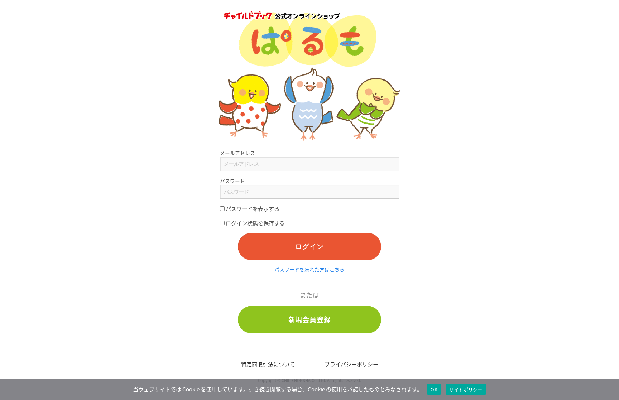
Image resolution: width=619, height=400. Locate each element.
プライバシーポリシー (351, 364)
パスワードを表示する (252, 208)
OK (434, 389)
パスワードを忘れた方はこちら (309, 269)
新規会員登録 (309, 319)
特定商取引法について (268, 364)
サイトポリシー (466, 389)
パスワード (232, 180)
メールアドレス (237, 152)
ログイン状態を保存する (255, 223)
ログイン (309, 246)
